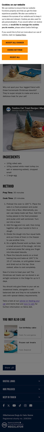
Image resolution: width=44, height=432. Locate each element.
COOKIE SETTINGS (14, 50)
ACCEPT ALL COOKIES (15, 43)
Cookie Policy (21, 35)
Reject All (15, 57)
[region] (22, 32)
